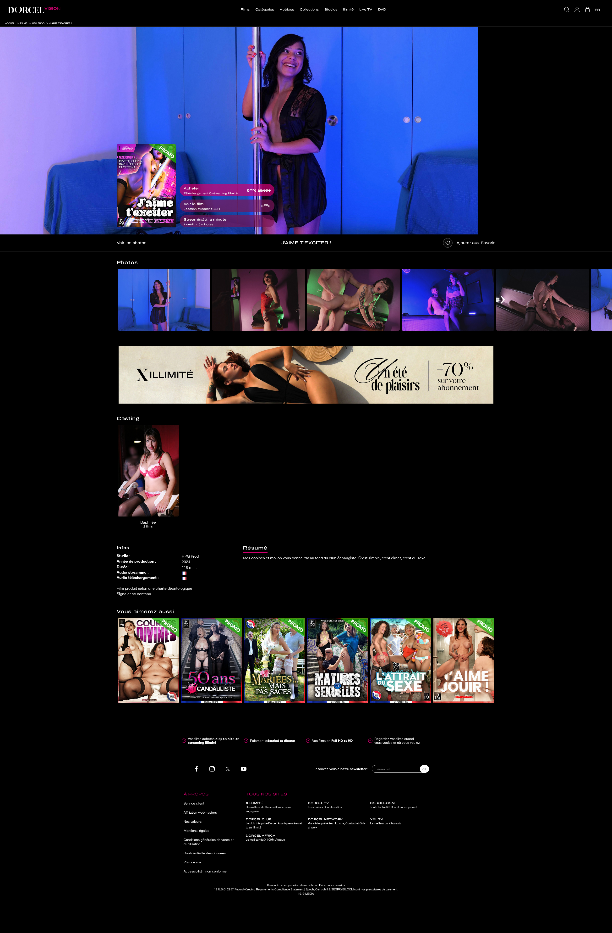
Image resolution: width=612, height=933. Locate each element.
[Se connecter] (578, 9)
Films (245, 9)
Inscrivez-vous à (341, 769)
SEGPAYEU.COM (342, 889)
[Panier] (588, 9)
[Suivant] (503, 300)
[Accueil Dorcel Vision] (34, 9)
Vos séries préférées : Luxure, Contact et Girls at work (337, 823)
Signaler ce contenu (134, 594)
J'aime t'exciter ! (60, 23)
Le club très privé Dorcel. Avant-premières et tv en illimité (274, 823)
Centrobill (321, 889)
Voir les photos (131, 243)
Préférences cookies (332, 885)
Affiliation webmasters (200, 812)
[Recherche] (567, 9)
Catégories (264, 9)
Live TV (365, 9)
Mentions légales (196, 831)
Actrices (287, 9)
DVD (382, 9)
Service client (194, 803)
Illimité (348, 9)
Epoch (310, 889)
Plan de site (192, 862)
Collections (309, 9)
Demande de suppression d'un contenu (292, 885)
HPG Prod (38, 23)
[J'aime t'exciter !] (146, 185)
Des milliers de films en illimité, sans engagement (268, 807)
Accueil (10, 23)
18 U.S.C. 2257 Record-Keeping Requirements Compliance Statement (259, 889)
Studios (330, 9)
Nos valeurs (193, 821)
